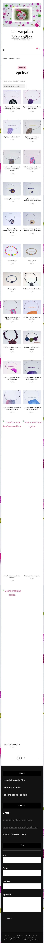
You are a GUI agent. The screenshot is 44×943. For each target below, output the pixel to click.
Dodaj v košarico (12, 96)
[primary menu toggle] (4, 50)
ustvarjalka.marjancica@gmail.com (20, 827)
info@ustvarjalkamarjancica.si (17, 820)
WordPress (19, 940)
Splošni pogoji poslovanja (32, 940)
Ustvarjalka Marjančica (28, 936)
